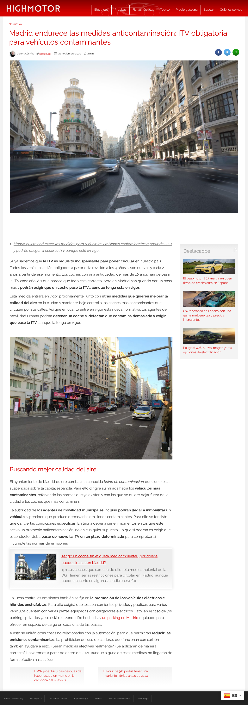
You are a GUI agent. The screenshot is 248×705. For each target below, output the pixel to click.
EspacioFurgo (81, 698)
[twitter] (227, 52)
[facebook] (218, 52)
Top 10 (165, 9)
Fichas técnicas (143, 9)
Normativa (15, 24)
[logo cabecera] (33, 8)
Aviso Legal (143, 698)
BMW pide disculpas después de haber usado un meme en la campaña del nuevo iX (57, 675)
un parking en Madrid (120, 617)
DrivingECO (35, 698)
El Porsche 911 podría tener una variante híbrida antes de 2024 (125, 673)
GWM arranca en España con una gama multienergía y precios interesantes (207, 315)
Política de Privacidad (119, 698)
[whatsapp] (235, 52)
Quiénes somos (231, 9)
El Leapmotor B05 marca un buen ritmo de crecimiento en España (207, 281)
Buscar (209, 9)
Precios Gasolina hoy (13, 698)
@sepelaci (45, 53)
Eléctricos (101, 9)
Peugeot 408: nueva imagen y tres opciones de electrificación (207, 350)
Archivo (98, 698)
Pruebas (121, 9)
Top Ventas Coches (57, 698)
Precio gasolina (187, 9)
